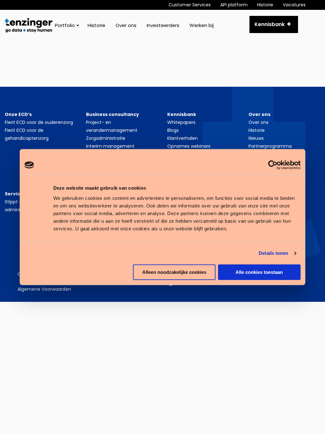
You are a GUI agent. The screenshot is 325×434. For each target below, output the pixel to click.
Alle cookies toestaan (259, 272)
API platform (234, 5)
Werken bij (201, 25)
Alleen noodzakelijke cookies (174, 272)
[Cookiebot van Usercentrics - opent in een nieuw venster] (273, 165)
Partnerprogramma (270, 146)
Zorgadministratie (105, 138)
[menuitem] (194, 5)
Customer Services (190, 5)
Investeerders (163, 25)
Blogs (173, 130)
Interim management (110, 146)
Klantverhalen (182, 138)
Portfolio (65, 25)
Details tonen (273, 253)
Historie (265, 5)
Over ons (126, 25)
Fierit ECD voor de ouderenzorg (39, 122)
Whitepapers (181, 122)
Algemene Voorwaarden (44, 289)
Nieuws (256, 138)
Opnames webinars (188, 146)
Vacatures (294, 5)
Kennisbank (270, 24)
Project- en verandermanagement (111, 126)
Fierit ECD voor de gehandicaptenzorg (27, 134)
